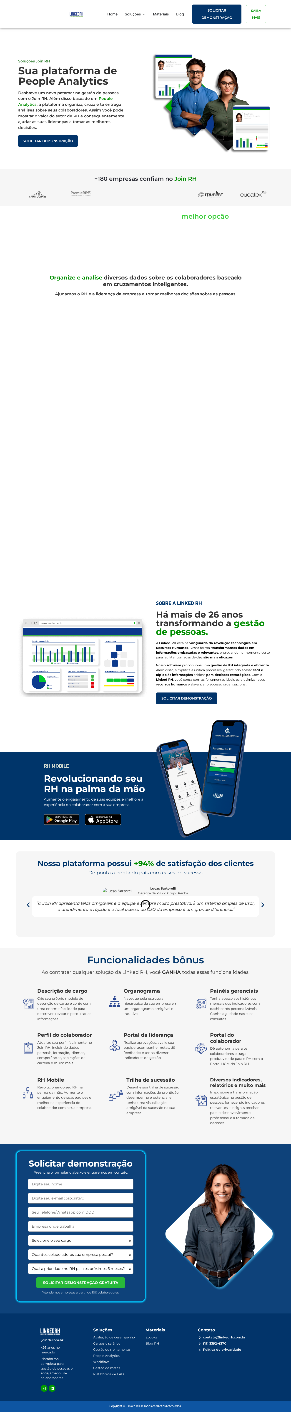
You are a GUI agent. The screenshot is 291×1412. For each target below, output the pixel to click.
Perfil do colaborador (64, 1035)
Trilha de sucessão (150, 1080)
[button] (28, 905)
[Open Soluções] (144, 14)
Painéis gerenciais (234, 991)
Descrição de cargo (62, 991)
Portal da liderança (148, 1035)
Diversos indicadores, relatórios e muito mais (238, 1082)
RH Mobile (50, 1080)
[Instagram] (44, 1388)
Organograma (142, 991)
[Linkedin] (52, 1388)
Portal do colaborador (225, 1038)
